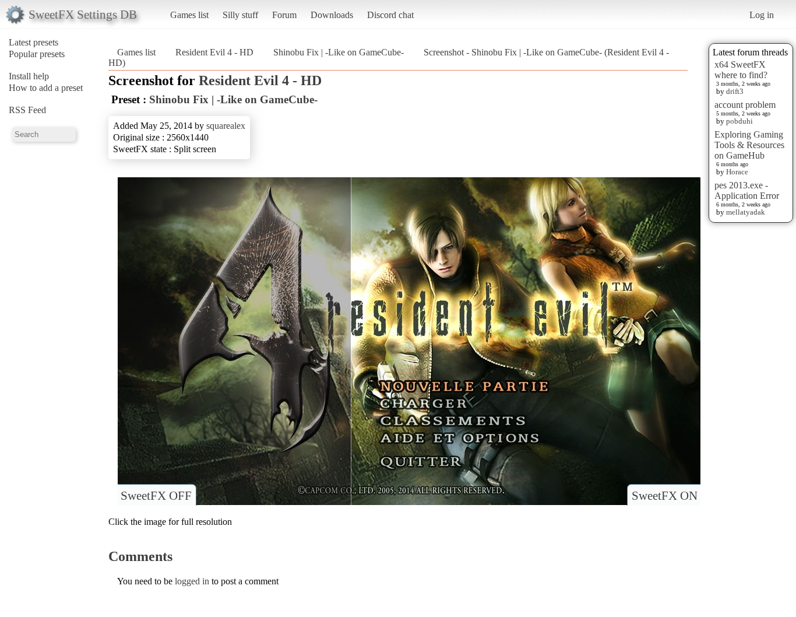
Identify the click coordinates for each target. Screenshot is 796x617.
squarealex (225, 126)
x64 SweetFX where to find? (740, 69)
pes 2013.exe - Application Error (746, 190)
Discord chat (390, 15)
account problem (745, 105)
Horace (737, 171)
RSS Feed (27, 110)
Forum (284, 15)
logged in (192, 581)
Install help (29, 76)
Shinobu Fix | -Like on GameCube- (338, 52)
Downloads (332, 15)
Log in (761, 15)
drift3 (735, 91)
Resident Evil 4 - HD (214, 52)
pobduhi (739, 121)
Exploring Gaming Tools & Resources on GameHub (749, 144)
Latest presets (33, 42)
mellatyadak (745, 212)
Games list (189, 15)
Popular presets (37, 54)
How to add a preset (46, 88)
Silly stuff (240, 15)
